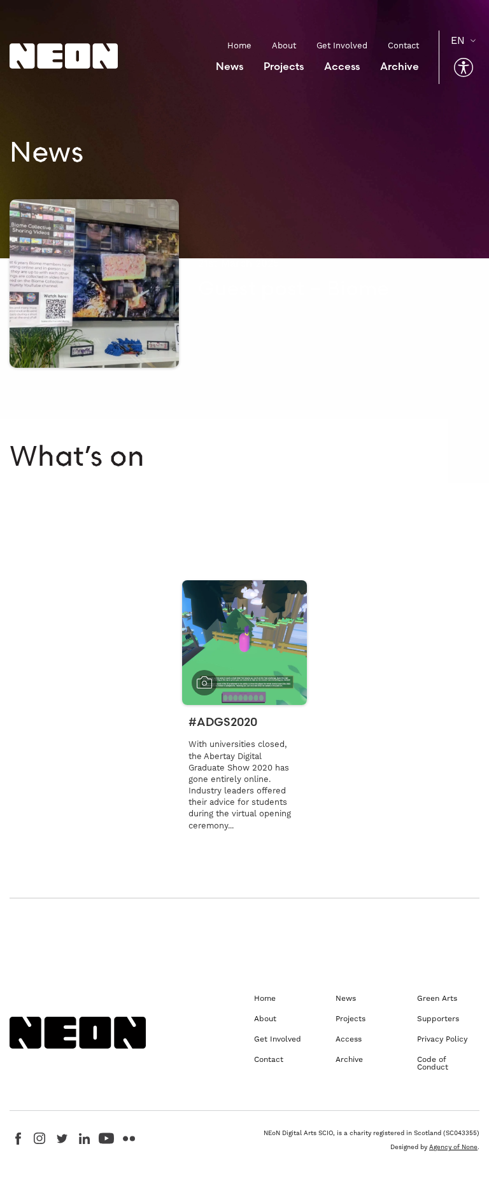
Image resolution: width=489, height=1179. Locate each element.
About (284, 45)
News (229, 66)
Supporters (438, 1018)
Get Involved (341, 45)
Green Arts (437, 998)
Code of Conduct (432, 1063)
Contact (403, 45)
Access (342, 66)
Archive (399, 66)
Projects (284, 66)
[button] (463, 67)
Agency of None (453, 1146)
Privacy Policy (442, 1039)
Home (239, 45)
